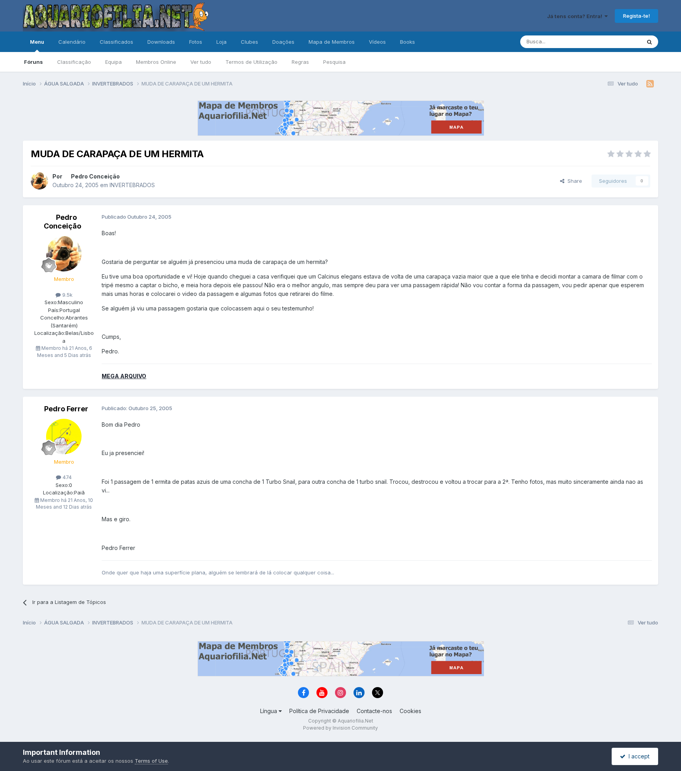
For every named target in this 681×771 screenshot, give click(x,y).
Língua (269, 711)
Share (573, 181)
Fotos (195, 42)
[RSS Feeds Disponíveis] (650, 83)
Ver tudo (200, 62)
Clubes (249, 42)
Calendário (72, 42)
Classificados (116, 42)
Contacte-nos (374, 711)
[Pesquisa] (649, 41)
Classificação (74, 62)
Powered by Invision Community (340, 728)
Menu (37, 42)
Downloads (161, 42)
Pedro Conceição (95, 176)
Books (407, 42)
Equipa (113, 62)
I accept (637, 756)
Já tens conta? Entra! (576, 16)
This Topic (617, 42)
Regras (300, 62)
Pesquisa (334, 62)
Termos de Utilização (251, 62)
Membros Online (156, 62)
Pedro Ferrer (66, 409)
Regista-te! (636, 16)
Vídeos (377, 42)
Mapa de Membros (332, 42)
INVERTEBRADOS (132, 185)
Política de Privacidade (319, 711)
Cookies (410, 711)
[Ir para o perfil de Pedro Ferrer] (64, 436)
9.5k (67, 295)
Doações (283, 42)
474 (66, 477)
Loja (221, 42)
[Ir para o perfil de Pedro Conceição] (39, 180)
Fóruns (33, 62)
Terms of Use (151, 761)
